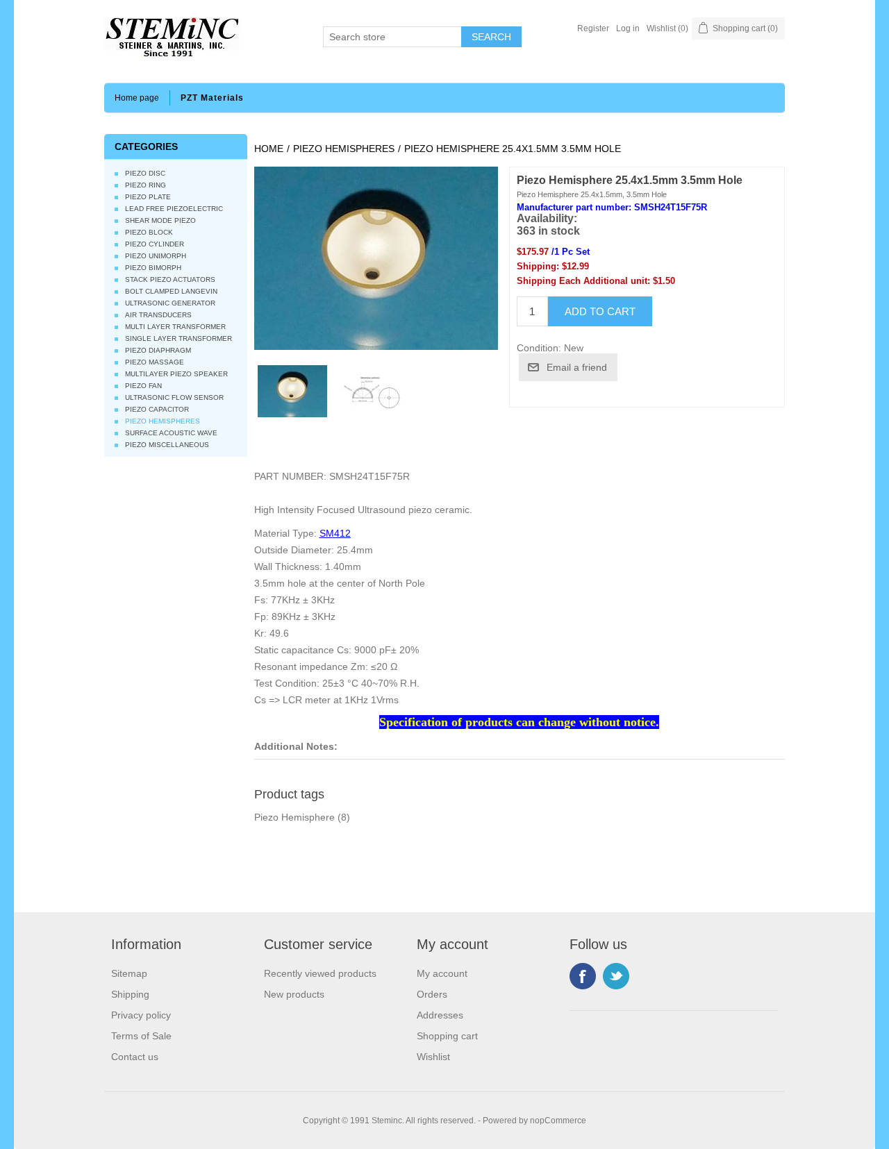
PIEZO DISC (145, 173)
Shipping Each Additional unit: (583, 281)
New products (294, 994)
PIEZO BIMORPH (153, 267)
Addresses (440, 1015)
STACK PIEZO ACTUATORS (170, 279)
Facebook (583, 976)
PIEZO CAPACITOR (157, 409)
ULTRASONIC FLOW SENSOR (174, 397)
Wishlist (433, 1056)
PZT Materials (212, 98)
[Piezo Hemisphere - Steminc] (292, 391)
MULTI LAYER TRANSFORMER (175, 326)
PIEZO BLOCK (149, 232)
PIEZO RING (145, 185)
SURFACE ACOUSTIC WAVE (171, 433)
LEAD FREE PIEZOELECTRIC (174, 208)
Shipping (130, 994)
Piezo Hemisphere (294, 817)
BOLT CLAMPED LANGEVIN (171, 291)
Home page (137, 98)
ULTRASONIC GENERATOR (170, 303)
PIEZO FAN (143, 385)
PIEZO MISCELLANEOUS (167, 444)
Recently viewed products (320, 973)
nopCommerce (558, 1120)
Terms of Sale (141, 1035)
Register (593, 28)
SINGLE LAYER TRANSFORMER (178, 338)
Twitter (616, 976)
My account (442, 973)
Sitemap (129, 973)
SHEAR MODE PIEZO (160, 220)
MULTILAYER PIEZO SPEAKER (176, 374)
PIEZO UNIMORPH (155, 256)
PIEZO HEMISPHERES (162, 421)
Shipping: (538, 266)
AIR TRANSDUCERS (158, 315)
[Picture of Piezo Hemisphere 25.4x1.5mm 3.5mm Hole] (369, 391)
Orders (432, 994)
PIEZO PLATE (148, 197)
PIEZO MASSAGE (154, 362)
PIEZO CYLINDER (154, 244)
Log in (628, 28)
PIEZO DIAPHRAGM (158, 350)
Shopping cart (447, 1035)
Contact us (134, 1056)
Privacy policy (141, 1015)
